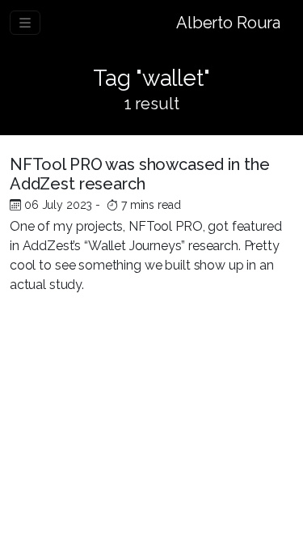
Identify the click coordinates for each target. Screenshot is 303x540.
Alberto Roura (228, 22)
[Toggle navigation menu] (25, 23)
